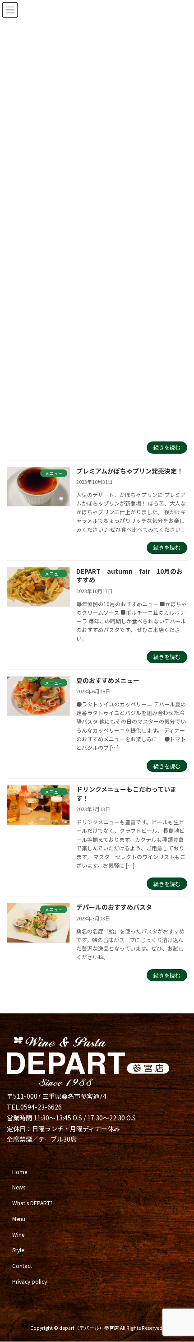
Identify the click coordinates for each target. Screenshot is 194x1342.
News (18, 1187)
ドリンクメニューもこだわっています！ (126, 794)
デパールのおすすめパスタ (114, 906)
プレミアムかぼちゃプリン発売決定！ (129, 470)
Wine (18, 1234)
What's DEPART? (32, 1203)
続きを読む (166, 447)
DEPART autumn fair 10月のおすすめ (129, 576)
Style (18, 1250)
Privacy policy (29, 1281)
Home (19, 1171)
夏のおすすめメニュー (107, 680)
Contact (22, 1266)
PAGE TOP (180, 1293)
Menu (18, 1218)
